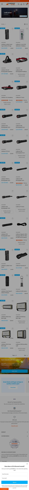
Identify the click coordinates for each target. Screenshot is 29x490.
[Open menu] (2, 4)
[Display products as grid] (24, 24)
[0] (23, 4)
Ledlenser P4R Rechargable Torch (20, 179)
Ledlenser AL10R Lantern (21, 291)
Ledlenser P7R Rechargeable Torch (5, 126)
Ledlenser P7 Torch (20, 97)
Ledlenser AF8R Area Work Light (21, 345)
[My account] (21, 4)
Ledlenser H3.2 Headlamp (7, 97)
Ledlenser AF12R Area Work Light (20, 317)
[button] (4, 489)
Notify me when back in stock (21, 75)
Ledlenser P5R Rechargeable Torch (20, 152)
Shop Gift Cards (14, 426)
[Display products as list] (27, 24)
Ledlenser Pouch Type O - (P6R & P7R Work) (6, 291)
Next (25, 355)
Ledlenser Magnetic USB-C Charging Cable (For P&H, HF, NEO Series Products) (21, 235)
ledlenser (3, 42)
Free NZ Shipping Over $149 (14, 0)
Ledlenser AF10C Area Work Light (6, 317)
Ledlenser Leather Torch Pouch (6, 266)
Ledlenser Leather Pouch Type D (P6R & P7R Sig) (6, 45)
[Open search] (18, 4)
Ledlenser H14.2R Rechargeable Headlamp (6, 70)
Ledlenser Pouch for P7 (21, 265)
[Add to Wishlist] (12, 28)
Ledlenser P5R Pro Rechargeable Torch (5, 179)
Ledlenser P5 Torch (5, 151)
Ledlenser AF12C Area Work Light (6, 345)
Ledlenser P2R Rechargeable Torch (5, 234)
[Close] (27, 464)
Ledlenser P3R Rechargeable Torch (5, 207)
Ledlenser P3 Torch (20, 206)
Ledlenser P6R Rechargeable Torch (20, 126)
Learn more (14, 371)
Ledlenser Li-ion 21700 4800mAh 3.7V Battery (21, 45)
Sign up (14, 482)
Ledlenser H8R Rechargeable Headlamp (21, 70)
